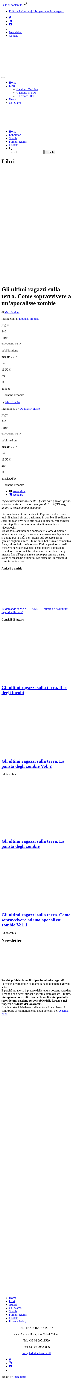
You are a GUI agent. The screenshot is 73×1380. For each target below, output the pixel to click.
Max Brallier (11, 312)
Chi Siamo (15, 102)
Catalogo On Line (27, 89)
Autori (13, 1304)
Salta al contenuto (12, 5)
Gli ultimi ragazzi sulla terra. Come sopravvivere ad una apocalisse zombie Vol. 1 (35, 919)
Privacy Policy (17, 1321)
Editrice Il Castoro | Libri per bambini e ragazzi (36, 11)
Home (12, 82)
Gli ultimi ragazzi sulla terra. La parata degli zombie (32, 844)
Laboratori (15, 134)
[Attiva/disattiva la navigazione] (2, 77)
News (12, 99)
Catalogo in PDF (26, 92)
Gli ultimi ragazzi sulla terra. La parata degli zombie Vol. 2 (32, 764)
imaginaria (20, 1376)
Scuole (13, 138)
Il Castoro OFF (25, 96)
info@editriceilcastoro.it (36, 1353)
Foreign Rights (18, 141)
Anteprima (19, 491)
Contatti (13, 35)
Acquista (17, 494)
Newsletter (15, 32)
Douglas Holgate (29, 318)
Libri (12, 86)
